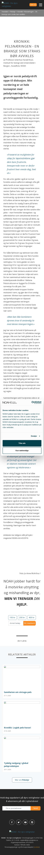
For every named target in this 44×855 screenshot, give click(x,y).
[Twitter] (18, 822)
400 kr (31, 617)
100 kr (12, 617)
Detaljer (34, 436)
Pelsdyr (12, 12)
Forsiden (5, 12)
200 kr (22, 617)
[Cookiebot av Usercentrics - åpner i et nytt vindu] (31, 402)
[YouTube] (25, 822)
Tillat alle (22, 443)
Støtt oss (33, 5)
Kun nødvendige (22, 450)
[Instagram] (32, 822)
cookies (36, 847)
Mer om (22, 780)
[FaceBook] (11, 822)
